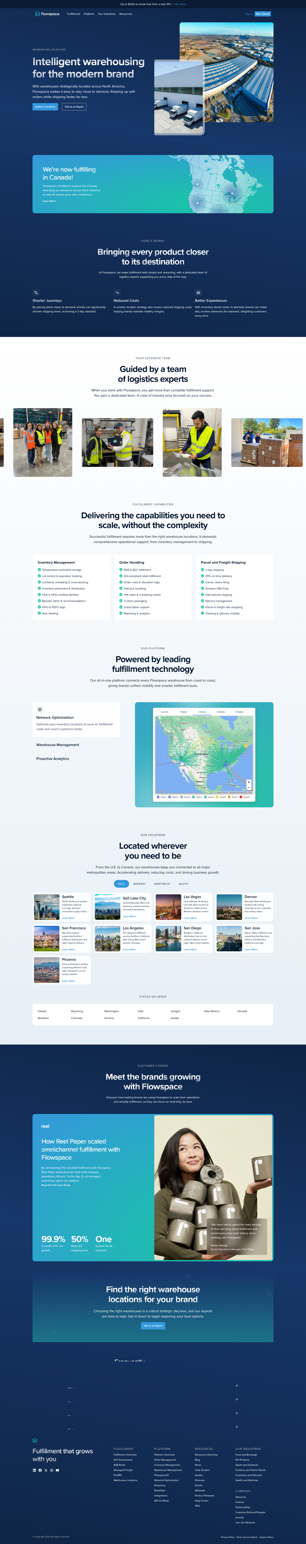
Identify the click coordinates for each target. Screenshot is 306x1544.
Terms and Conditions (247, 1537)
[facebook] (40, 1470)
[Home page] (47, 13)
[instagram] (52, 1470)
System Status (266, 1537)
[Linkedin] (34, 1470)
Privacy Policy (227, 1537)
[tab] (76, 719)
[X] (46, 1470)
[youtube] (57, 1470)
